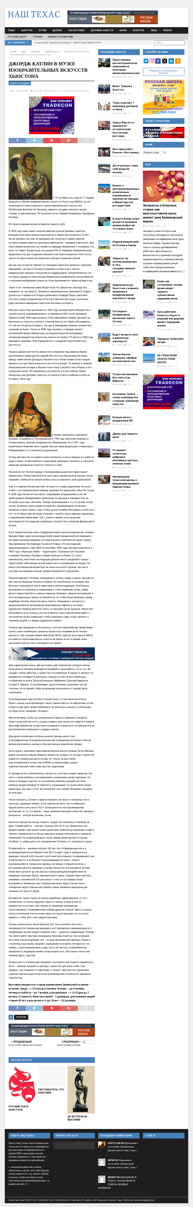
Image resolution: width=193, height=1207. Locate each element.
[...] (182, 271)
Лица (153, 30)
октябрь (35, 52)
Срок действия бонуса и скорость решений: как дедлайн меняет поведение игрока (170, 318)
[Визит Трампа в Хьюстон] (104, 89)
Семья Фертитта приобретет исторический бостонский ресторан (123, 129)
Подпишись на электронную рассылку (163, 72)
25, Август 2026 (121, 156)
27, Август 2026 (121, 93)
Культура (138, 30)
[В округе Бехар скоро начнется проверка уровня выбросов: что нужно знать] (104, 221)
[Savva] (101, 1163)
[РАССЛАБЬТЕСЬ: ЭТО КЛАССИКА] (51, 1076)
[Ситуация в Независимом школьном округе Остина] (104, 314)
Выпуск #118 (53, 90)
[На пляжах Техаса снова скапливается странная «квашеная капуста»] (104, 396)
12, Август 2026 (121, 385)
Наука (123, 30)
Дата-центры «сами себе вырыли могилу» (125, 169)
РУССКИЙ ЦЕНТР (17, 37)
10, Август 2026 (121, 424)
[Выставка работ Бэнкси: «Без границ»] (104, 151)
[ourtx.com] (101, 1146)
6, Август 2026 (120, 467)
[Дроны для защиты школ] (104, 436)
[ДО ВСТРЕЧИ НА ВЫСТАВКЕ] (81, 1089)
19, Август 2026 (121, 275)
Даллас (57, 30)
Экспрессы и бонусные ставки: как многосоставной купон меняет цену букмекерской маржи (162, 213)
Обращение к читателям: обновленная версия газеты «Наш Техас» (123, 1147)
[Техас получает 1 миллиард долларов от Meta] (104, 105)
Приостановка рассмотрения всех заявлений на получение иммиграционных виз (126, 66)
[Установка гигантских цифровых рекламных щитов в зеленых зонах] (104, 453)
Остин (42, 30)
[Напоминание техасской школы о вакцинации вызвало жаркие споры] (104, 479)
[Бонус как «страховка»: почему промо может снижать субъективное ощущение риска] (149, 284)
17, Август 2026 (121, 345)
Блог (148, 164)
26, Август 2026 (121, 140)
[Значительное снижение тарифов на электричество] (104, 357)
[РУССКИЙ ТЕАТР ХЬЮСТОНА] (22, 1084)
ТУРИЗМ (37, 37)
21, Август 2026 (121, 232)
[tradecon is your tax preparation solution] (52, 653)
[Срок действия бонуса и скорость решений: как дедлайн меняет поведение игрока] (149, 314)
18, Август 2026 (121, 302)
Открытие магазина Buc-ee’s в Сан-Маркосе (125, 377)
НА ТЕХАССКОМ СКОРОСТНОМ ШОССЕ (167, 359)
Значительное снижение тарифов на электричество (124, 357)
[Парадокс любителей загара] (149, 341)
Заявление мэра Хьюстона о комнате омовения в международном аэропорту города (125, 291)
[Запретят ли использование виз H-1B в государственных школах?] (104, 261)
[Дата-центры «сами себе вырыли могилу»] (104, 168)
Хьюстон (26, 30)
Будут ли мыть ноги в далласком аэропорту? (125, 338)
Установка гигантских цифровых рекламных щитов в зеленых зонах (125, 457)
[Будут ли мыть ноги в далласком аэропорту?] (104, 337)
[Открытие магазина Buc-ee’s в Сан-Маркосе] (104, 377)
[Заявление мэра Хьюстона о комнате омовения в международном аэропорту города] (104, 287)
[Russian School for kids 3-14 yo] (163, 97)
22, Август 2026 (121, 209)
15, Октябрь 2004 (21, 90)
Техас (11, 30)
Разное (167, 30)
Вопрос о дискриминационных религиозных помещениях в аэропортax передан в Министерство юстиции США (125, 195)
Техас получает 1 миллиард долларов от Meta (125, 106)
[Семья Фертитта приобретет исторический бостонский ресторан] (104, 125)
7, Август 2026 (120, 441)
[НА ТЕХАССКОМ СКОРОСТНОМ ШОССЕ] (149, 358)
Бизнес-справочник (60, 37)
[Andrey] (101, 1181)
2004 (23, 52)
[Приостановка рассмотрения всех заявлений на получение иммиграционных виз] (104, 62)
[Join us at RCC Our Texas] (112, 17)
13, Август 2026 (121, 365)
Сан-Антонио (76, 30)
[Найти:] (169, 42)
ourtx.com (37, 90)
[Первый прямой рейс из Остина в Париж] (104, 244)
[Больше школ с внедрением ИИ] (104, 420)
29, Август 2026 (152, 226)
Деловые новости (102, 30)
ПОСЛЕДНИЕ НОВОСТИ (113, 52)
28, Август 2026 (121, 77)
